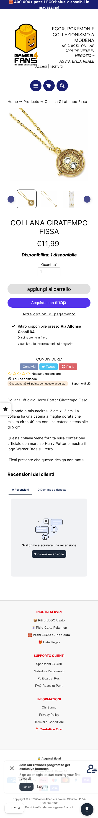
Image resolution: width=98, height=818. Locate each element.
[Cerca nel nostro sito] (62, 85)
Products (31, 101)
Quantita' (49, 264)
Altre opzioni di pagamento (49, 314)
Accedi (41, 66)
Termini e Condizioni (49, 722)
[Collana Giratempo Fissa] (27, 199)
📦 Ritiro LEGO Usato (49, 620)
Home (13, 101)
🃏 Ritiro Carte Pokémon (49, 627)
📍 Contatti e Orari (49, 729)
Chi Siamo (49, 707)
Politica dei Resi (49, 678)
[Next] (87, 199)
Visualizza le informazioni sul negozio (45, 344)
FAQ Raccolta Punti (49, 685)
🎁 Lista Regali (49, 642)
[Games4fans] (26, 44)
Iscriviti (56, 66)
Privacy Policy (49, 714)
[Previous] (11, 199)
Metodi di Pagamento (49, 671)
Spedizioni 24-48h (49, 664)
